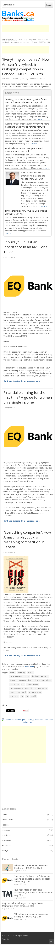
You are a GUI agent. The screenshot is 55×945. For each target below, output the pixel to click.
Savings (5, 850)
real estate (42, 688)
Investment (12, 39)
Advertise (5, 939)
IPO (22, 684)
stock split (14, 696)
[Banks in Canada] (27, 15)
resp (12, 692)
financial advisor (26, 680)
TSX (27, 696)
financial (13, 680)
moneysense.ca (16, 688)
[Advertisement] (25, 28)
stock (24, 692)
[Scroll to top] (51, 941)
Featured (6, 825)
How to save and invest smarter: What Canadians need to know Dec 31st (33, 175)
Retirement (6, 845)
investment (14, 684)
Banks (4, 814)
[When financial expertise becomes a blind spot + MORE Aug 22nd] (7, 867)
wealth (33, 696)
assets (12, 672)
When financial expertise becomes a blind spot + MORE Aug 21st (31, 915)
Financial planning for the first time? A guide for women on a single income (28, 397)
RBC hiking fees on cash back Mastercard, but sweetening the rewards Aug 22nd (33, 892)
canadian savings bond (19, 676)
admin (31, 78)
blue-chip (21, 672)
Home (4, 39)
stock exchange (34, 692)
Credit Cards (7, 819)
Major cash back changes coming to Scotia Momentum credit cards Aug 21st (22, 904)
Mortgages (6, 840)
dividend (35, 676)
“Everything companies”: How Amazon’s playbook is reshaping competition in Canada (27, 539)
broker (30, 672)
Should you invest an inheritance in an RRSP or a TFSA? (26, 247)
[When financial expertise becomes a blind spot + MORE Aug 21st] (7, 918)
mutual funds (30, 688)
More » (41, 119)
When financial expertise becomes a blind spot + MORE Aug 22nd (31, 866)
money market (33, 684)
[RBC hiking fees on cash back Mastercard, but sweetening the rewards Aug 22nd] (7, 894)
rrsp (18, 692)
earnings (44, 676)
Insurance (6, 830)
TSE (22, 696)
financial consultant (43, 680)
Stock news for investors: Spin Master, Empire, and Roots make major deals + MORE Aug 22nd (33, 879)
